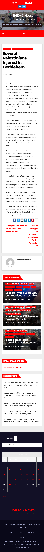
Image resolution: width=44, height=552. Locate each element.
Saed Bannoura (25, 259)
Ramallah (26, 286)
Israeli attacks (17, 48)
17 (4, 479)
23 (39, 479)
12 (15, 474)
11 (9, 474)
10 (4, 474)
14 (27, 474)
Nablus (31, 283)
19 (15, 479)
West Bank (17, 290)
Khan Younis (16, 310)
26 (15, 484)
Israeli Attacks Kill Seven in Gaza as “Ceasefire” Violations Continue (21, 319)
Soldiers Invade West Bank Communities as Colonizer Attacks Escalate (21, 295)
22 (33, 479)
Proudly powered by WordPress (15, 524)
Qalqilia (18, 286)
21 (27, 479)
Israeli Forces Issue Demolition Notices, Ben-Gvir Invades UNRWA (20, 342)
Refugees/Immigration (13, 313)
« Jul (4, 496)
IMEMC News (25, 299)
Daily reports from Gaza (13, 367)
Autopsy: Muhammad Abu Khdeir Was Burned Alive (16, 228)
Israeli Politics (11, 333)
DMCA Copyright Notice (22, 537)
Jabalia (8, 310)
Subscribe (31, 532)
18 (9, 479)
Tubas (33, 286)
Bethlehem (6, 48)
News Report (28, 48)
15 (33, 474)
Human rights (19, 307)
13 (21, 474)
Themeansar (22, 527)
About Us (13, 532)
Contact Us (22, 532)
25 (10, 484)
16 (38, 474)
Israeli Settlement (12, 283)
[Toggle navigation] (23, 33)
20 (21, 479)
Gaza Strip (9, 307)
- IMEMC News (22, 16)
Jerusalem (24, 283)
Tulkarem (9, 290)
